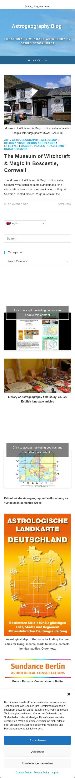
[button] (69, 694)
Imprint (55, 772)
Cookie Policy (23, 772)
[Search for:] (44, 60)
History (10, 143)
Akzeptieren (37, 740)
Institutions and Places (36, 143)
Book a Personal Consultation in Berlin (37, 681)
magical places (33, 146)
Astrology (49, 139)
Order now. (48, 648)
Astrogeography (25, 139)
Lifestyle (11, 146)
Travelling (55, 146)
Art (7, 139)
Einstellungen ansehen (37, 763)
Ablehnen (37, 752)
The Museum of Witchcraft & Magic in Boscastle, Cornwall (37, 163)
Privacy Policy (41, 772)
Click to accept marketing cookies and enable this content (37, 312)
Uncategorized (16, 149)
